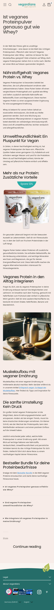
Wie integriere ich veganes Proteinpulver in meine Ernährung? (25, 520)
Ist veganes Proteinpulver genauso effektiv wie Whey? (25, 488)
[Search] (10, 5)
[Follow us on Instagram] (39, 592)
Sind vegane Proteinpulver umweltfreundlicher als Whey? (18, 504)
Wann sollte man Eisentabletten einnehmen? (23, 555)
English (26, 602)
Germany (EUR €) (11, 602)
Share (5, 538)
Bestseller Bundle (24, 473)
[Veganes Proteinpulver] (27, 206)
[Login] (44, 5)
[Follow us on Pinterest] (47, 592)
